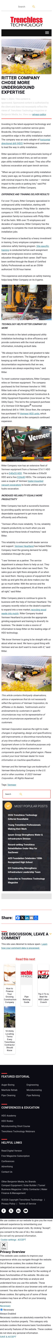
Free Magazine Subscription (15, 1156)
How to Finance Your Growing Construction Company (9, 995)
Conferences (7, 1161)
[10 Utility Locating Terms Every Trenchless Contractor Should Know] (9, 1017)
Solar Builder (30, 1185)
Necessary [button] (5, 1306)
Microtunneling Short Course (15, 1126)
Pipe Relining (33, 1095)
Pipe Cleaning (8, 1095)
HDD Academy (8, 1115)
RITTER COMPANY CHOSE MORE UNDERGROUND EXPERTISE (20, 85)
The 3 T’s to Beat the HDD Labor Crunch (43, 998)
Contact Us (6, 1172)
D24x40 (21, 477)
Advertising (7, 1166)
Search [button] (34, 7)
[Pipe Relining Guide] (26, 974)
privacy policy (39, 114)
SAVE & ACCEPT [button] (8, 1337)
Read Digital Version (11, 1151)
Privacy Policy (8, 1203)
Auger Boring (7, 1085)
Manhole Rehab (9, 1090)
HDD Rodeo (7, 1121)
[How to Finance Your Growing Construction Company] (9, 974)
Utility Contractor (31, 1189)
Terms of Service (27, 1203)
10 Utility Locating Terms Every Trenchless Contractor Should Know (9, 1041)
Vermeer (11, 785)
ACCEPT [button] (22, 1240)
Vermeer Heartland (24, 546)
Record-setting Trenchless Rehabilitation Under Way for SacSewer (22, 848)
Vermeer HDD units (29, 413)
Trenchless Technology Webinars (18, 1131)
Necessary (8, 1310)
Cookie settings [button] (8, 1240)
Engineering (33, 1085)
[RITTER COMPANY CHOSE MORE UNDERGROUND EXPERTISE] (26, 56)
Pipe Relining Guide (26, 999)
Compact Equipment (11, 1185)
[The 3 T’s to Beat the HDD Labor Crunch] (43, 974)
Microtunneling (34, 1090)
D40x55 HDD (15, 473)
